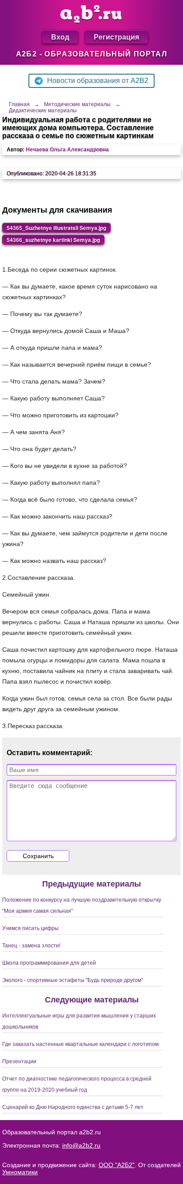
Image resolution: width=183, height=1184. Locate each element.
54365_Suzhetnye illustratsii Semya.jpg (56, 228)
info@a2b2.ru (81, 1145)
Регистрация (116, 37)
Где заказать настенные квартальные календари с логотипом (80, 1044)
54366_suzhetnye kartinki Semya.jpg (53, 240)
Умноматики (20, 1172)
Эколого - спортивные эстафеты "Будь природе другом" (72, 980)
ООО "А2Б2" (117, 1164)
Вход (60, 37)
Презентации (19, 1061)
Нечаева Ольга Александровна (67, 150)
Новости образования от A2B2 (97, 80)
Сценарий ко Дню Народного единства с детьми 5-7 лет (72, 1107)
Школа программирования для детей (49, 963)
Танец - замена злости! (31, 945)
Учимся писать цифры (30, 928)
